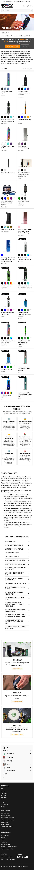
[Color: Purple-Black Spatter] (28, 88)
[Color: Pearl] (5, 170)
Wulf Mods (19, 56)
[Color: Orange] (28, 117)
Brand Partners (5, 815)
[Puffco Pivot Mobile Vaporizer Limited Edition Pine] (25, 388)
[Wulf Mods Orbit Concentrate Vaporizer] (25, 250)
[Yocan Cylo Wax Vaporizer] (8, 278)
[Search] (31, 10)
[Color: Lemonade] (11, 227)
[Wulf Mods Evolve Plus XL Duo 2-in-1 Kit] (8, 333)
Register (23, 39)
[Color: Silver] (25, 170)
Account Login (5, 835)
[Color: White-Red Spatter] (2, 143)
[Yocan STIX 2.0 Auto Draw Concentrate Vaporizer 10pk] (25, 166)
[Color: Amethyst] (22, 143)
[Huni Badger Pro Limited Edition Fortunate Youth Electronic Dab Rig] (8, 251)
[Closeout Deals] (17, 715)
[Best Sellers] (17, 682)
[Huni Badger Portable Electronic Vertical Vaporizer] (8, 194)
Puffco (10, 56)
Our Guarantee (5, 844)
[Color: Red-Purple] (8, 393)
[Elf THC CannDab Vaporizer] (8, 388)
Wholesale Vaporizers (13, 36)
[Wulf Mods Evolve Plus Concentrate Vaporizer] (8, 112)
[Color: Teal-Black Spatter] (11, 117)
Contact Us (4, 842)
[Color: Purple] (11, 198)
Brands (3, 791)
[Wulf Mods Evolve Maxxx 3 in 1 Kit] (8, 138)
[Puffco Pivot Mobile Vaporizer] (8, 83)
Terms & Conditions (6, 826)
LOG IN (25, 46)
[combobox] (17, 10)
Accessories (4, 804)
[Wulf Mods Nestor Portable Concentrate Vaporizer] (25, 84)
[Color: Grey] (25, 117)
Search (3, 840)
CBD (2, 800)
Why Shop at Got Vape (7, 817)
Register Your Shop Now (23, 1)
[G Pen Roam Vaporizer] (8, 221)
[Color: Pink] (19, 227)
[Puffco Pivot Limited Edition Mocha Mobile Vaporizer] (25, 361)
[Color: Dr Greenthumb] (8, 227)
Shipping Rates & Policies (8, 820)
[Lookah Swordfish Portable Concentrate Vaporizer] (25, 306)
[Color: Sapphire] (8, 88)
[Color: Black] (19, 117)
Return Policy (4, 822)
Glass (2, 802)
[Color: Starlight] (19, 143)
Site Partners (4, 829)
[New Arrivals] (17, 649)
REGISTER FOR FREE (13, 46)
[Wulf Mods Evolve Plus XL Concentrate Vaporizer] (25, 278)
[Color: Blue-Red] (5, 283)
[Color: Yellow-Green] (11, 393)
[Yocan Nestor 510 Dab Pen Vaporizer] (8, 305)
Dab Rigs (3, 797)
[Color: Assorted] (19, 170)
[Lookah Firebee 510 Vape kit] (25, 112)
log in (6, 41)
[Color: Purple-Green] (8, 283)
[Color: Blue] (22, 117)
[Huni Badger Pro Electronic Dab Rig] (25, 138)
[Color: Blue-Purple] (2, 393)
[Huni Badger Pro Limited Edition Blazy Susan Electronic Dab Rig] (25, 223)
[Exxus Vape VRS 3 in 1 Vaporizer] (25, 193)
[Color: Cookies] (5, 227)
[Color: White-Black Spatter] (5, 143)
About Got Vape (5, 813)
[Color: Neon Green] (28, 338)
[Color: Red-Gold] (11, 283)
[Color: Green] (19, 198)
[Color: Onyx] (2, 88)
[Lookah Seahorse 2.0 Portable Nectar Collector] (25, 334)
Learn (2, 806)
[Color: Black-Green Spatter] (2, 117)
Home (3, 36)
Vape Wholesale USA (7, 849)
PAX (14, 56)
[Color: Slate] (5, 88)
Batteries (3, 795)
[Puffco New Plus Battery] (8, 164)
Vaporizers (4, 793)
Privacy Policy (5, 824)
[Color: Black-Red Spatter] (19, 88)
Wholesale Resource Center (9, 846)
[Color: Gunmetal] (25, 198)
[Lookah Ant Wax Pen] (8, 360)
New (2, 788)
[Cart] (28, 5)
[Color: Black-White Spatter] (22, 88)
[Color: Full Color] (25, 88)
